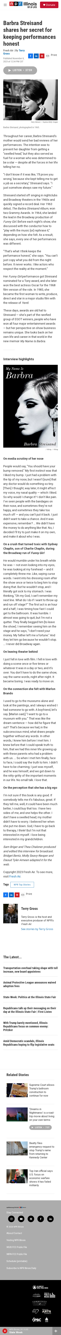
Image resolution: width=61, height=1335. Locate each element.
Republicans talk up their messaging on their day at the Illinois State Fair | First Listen (29, 1009)
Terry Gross (29, 909)
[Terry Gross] (10, 913)
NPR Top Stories (22, 884)
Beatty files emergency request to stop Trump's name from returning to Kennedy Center (41, 1150)
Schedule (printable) (17, 1261)
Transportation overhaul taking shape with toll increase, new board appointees (30, 969)
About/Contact (14, 1233)
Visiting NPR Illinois (16, 1240)
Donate (50, 4)
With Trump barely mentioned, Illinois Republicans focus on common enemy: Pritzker (25, 1026)
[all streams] (56, 1331)
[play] (5, 1331)
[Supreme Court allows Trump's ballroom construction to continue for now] (17, 1090)
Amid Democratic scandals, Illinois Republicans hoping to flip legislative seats (28, 1042)
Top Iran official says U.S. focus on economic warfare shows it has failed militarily (41, 1178)
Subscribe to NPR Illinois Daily (21, 1268)
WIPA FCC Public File (17, 1254)
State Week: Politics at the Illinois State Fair (29, 997)
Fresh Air (14, 876)
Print (54, 55)
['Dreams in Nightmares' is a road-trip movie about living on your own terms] (17, 1114)
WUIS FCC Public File (17, 1247)
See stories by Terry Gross (37, 929)
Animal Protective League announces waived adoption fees (29, 984)
